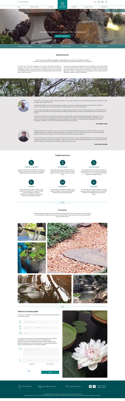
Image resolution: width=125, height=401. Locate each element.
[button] (32, 360)
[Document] (31, 162)
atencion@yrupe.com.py (49, 386)
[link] (95, 2)
